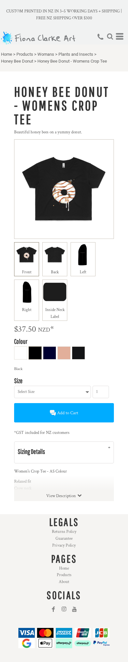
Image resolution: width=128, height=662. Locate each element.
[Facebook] (53, 609)
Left (83, 272)
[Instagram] (64, 609)
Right (27, 310)
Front (27, 272)
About (64, 582)
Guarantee (64, 538)
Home (6, 54)
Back (55, 272)
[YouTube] (74, 609)
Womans (45, 54)
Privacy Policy (64, 545)
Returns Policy (64, 532)
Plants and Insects (75, 54)
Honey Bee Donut (17, 61)
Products (24, 54)
